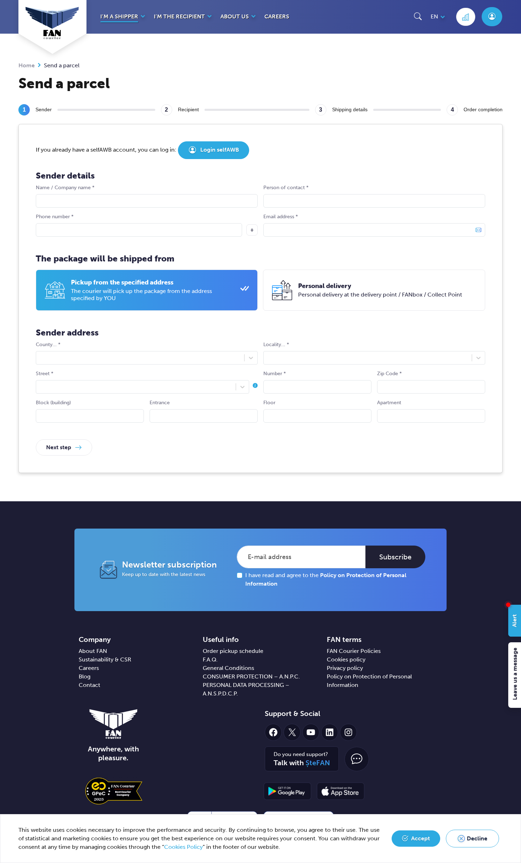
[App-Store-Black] (340, 791)
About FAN (93, 651)
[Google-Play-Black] (287, 791)
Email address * (280, 217)
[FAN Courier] (113, 723)
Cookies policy (346, 659)
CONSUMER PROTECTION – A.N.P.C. (251, 676)
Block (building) (53, 403)
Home (26, 65)
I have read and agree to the (326, 579)
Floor (269, 403)
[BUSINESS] (465, 17)
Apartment (389, 403)
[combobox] (40, 358)
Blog (84, 676)
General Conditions (228, 668)
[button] (417, 16)
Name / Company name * (65, 188)
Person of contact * (286, 188)
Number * (274, 374)
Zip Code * (389, 374)
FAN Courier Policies (354, 651)
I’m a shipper (119, 16)
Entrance (160, 403)
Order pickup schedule (233, 651)
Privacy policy (345, 668)
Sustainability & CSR (105, 659)
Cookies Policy (183, 847)
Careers (276, 16)
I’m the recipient (179, 16)
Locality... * (276, 345)
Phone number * (55, 217)
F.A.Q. (210, 659)
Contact (89, 685)
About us (234, 16)
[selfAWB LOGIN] (492, 16)
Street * (45, 374)
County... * (48, 345)
